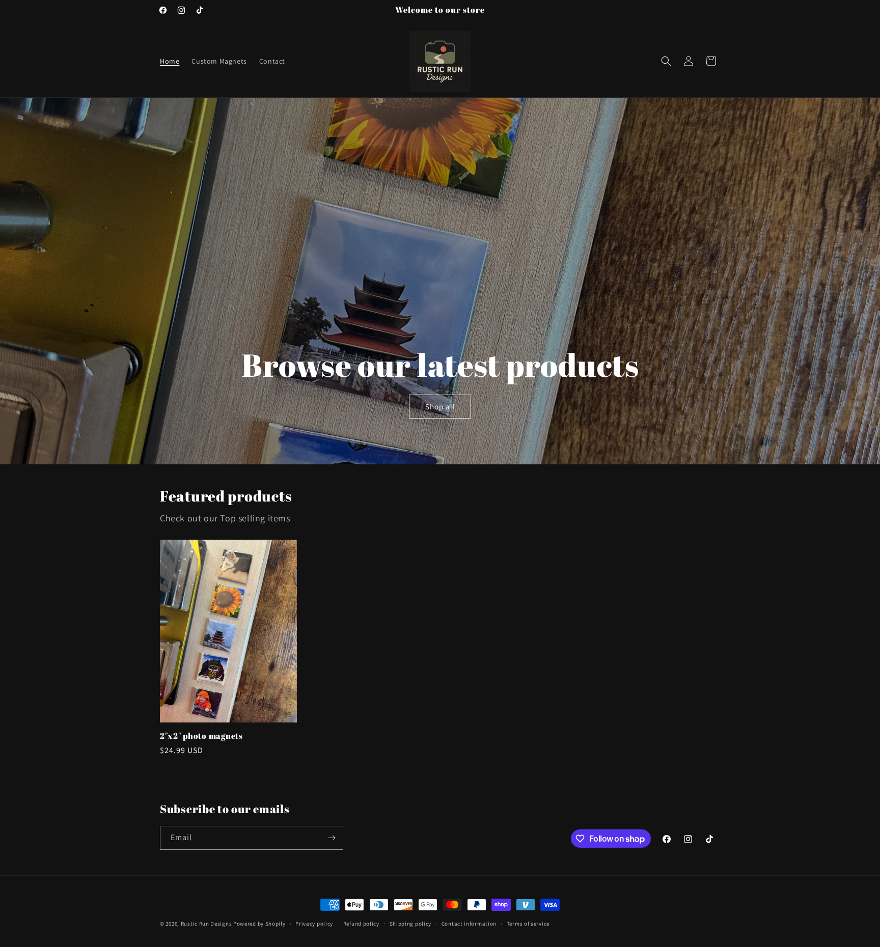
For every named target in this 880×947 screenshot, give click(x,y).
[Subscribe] (331, 838)
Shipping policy (411, 923)
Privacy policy (314, 923)
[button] (666, 61)
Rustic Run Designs (206, 923)
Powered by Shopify (259, 923)
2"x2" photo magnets (201, 736)
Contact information (469, 923)
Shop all (440, 406)
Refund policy (361, 923)
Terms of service (528, 923)
